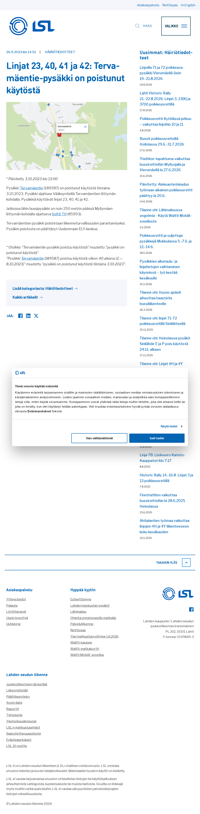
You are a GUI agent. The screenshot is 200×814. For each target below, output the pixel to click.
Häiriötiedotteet (60, 52)
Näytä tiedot (169, 426)
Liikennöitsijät (17, 690)
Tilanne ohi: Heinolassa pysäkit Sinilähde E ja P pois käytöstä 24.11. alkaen (165, 344)
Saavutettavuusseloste (23, 733)
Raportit (12, 709)
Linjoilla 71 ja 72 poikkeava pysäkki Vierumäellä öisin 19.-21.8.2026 (161, 73)
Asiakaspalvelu (148, 5)
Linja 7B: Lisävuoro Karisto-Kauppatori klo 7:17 (162, 458)
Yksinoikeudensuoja (21, 721)
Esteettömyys (80, 599)
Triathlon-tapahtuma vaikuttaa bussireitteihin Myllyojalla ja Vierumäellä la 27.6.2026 (165, 164)
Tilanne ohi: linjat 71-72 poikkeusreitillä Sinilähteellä (162, 321)
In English (188, 5)
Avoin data (14, 703)
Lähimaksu (78, 612)
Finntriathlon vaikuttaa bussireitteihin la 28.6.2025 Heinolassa (162, 500)
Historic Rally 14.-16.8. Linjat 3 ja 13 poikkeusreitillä (166, 478)
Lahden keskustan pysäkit (90, 605)
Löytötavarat (16, 612)
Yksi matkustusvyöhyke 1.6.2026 (94, 636)
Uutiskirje (13, 624)
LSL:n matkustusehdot (23, 727)
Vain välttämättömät (99, 438)
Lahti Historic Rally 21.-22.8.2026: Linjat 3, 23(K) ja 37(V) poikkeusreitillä (165, 98)
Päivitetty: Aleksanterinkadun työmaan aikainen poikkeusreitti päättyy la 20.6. (166, 190)
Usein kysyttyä (17, 618)
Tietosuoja (14, 715)
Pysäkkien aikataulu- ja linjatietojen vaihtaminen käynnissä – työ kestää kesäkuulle (160, 269)
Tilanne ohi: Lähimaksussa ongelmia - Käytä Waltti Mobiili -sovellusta (166, 215)
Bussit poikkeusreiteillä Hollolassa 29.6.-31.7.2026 (162, 141)
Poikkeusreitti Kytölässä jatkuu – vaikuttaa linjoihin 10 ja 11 (165, 121)
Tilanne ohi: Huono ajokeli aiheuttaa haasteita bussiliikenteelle (160, 298)
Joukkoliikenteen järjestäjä (26, 684)
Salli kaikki (157, 438)
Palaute (12, 605)
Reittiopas (170, 5)
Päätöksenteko (18, 697)
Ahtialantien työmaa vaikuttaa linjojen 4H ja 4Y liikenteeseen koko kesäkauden (164, 526)
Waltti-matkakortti (84, 649)
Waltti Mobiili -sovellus (87, 655)
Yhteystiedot (16, 599)
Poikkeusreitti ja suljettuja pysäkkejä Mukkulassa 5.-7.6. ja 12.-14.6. (166, 241)
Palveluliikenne (81, 624)
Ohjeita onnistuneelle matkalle (93, 618)
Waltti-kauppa (81, 642)
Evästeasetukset (18, 740)
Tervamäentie (31, 188)
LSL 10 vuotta (16, 746)
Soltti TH (59, 214)
